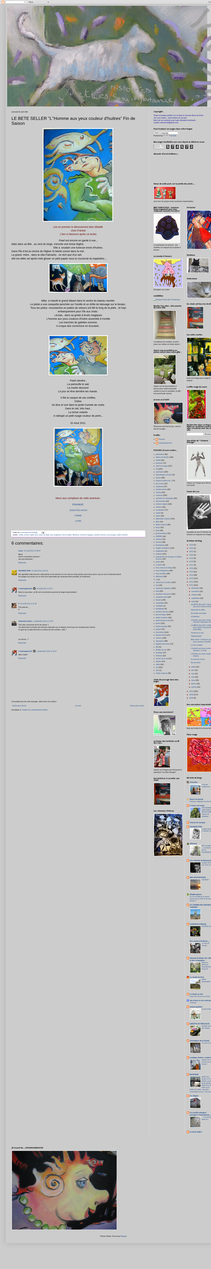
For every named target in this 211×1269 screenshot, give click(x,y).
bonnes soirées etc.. (163, 481)
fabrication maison (163, 519)
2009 (191, 695)
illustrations (160, 545)
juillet (193, 667)
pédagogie (160, 609)
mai (193, 674)
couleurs (159, 495)
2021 (191, 551)
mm (157, 585)
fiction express (161, 525)
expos (158, 516)
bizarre (158, 478)
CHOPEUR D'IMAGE (198, 924)
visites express (161, 673)
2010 (191, 691)
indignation (160, 551)
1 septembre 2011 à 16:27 (46, 651)
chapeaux (159, 487)
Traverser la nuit (197, 633)
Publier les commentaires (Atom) (35, 710)
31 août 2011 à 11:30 (28, 604)
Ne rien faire (196, 663)
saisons (159, 638)
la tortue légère (196, 1132)
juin (193, 670)
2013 (191, 578)
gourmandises (161, 533)
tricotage (159, 653)
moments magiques (87, 535)
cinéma (158, 492)
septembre (195, 598)
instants (159, 554)
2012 (191, 582)
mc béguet (194, 1096)
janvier (194, 687)
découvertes (160, 501)
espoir (158, 513)
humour (159, 542)
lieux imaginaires (56, 535)
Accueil (78, 706)
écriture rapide (29, 535)
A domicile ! (205, 879)
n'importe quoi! (161, 597)
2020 (191, 555)
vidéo (158, 664)
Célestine (194, 782)
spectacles (160, 641)
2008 (191, 698)
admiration (160, 454)
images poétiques (163, 548)
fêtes (157, 522)
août (193, 602)
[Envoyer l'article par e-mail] (43, 532)
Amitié (21, 535)
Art (157, 469)
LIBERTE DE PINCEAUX (199, 1024)
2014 (191, 575)
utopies (158, 661)
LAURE (78, 521)
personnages (111, 535)
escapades (160, 510)
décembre (195, 588)
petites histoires (122, 535)
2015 (191, 572)
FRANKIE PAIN (24, 571)
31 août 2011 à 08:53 (32, 551)
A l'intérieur (195, 617)
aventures (159, 472)
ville (157, 670)
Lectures (159, 565)
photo (158, 623)
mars (193, 680)
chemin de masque (197, 823)
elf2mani (193, 844)
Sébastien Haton (25, 621)
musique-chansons (163, 594)
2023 (191, 545)
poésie (158, 629)
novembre (195, 591)
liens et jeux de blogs (42, 535)
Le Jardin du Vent (197, 977)
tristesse (159, 656)
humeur (159, 539)
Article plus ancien (137, 706)
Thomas (162, 439)
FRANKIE (78, 504)
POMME (78, 516)
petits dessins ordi (163, 620)
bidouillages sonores (164, 475)
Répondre (22, 563)
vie (157, 667)
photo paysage (161, 626)
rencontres (160, 632)
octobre (194, 595)
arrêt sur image (162, 466)
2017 (191, 565)
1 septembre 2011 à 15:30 (43, 621)
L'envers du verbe (197, 806)
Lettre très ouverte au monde (200, 996)
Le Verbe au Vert (196, 994)
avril (193, 677)
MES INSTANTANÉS (198, 877)
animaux (159, 463)
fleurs (158, 527)
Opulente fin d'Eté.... (198, 610)
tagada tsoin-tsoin (163, 644)
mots (157, 591)
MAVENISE (194, 1075)
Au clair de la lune (198, 659)
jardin (158, 562)
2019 (191, 558)
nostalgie (159, 606)
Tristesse (193, 1003)
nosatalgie (160, 603)
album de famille (162, 457)
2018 (191, 562)
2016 (191, 568)
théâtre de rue (161, 650)
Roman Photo (161, 635)
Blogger (124, 1236)
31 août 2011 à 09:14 (39, 571)
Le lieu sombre (197, 645)
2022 (191, 548)
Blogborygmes (196, 894)
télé (157, 647)
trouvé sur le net (162, 659)
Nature (158, 600)
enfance (159, 507)
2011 (191, 585)
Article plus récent (19, 706)
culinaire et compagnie (165, 498)
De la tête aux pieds (198, 613)
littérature (76, 535)
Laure (20, 551)
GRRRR (159, 536)
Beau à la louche (196, 799)
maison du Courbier (163, 582)
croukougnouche (25, 589)
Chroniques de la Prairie (199, 1041)
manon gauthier (196, 1007)
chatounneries (161, 489)
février (194, 684)
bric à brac (160, 484)
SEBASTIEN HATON (78, 510)
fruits (157, 531)
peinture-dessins (100, 535)
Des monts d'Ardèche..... (200, 941)
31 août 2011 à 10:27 (44, 589)
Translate (172, 136)
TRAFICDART (196, 636)
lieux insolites (67, 535)
